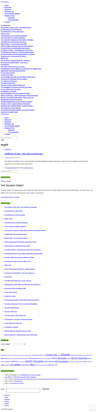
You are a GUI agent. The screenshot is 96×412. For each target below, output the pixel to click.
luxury (23, 361)
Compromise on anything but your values (15, 48)
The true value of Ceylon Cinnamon (13, 38)
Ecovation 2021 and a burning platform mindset (17, 54)
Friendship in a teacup (8, 91)
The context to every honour (11, 108)
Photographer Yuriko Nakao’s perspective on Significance (21, 69)
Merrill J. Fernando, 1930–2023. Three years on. (17, 97)
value (45, 365)
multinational (72, 361)
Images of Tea (9, 15)
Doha (9, 358)
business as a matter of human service (15, 355)
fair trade (62, 358)
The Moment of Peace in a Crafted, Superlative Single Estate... (23, 253)
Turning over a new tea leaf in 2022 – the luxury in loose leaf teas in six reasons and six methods (46, 379)
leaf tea (19, 361)
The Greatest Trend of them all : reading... (15, 60)
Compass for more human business (13, 42)
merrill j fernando (49, 361)
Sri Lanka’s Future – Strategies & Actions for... (17, 50)
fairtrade (68, 358)
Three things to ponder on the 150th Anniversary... (18, 77)
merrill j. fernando (34, 361)
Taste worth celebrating (9, 112)
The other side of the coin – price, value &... (18, 280)
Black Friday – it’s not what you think (14, 44)
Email (2, 389)
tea (32, 364)
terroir (36, 365)
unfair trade (41, 365)
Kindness (11, 18)
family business (79, 358)
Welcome (7, 7)
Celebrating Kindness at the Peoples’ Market (16, 102)
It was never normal (8, 73)
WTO (55, 365)
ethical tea (42, 358)
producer (85, 361)
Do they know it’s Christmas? (11, 29)
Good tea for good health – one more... (14, 62)
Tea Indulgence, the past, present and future (16, 87)
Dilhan (8, 157)
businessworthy (37, 355)
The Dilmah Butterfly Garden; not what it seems (17, 110)
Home (6, 5)
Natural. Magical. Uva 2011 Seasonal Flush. (15, 93)
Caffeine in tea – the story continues (23, 153)
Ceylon (43, 355)
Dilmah (65, 354)
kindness (14, 361)
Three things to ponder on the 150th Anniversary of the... (22, 300)
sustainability (25, 365)
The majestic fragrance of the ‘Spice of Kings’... (17, 40)
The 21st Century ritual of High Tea (13, 85)
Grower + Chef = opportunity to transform (15, 104)
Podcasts (7, 9)
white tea (51, 365)
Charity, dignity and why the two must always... (17, 46)
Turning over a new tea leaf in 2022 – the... (17, 261)
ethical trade (48, 358)
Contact (7, 22)
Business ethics (28, 355)
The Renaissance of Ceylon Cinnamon (14, 36)
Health (6, 149)
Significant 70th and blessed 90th (13, 71)
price (80, 361)
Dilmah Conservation (76, 355)
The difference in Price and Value (12, 31)
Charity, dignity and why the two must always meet (20, 242)
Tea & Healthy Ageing (12, 13)
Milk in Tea (4, 58)
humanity (7, 361)
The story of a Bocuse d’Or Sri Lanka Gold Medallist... (21, 304)
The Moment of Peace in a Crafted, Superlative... (18, 52)
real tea (8, 365)
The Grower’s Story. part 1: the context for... (16, 27)
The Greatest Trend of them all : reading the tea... (19, 269)
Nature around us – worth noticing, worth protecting (19, 95)
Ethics (54, 358)
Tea (10, 149)
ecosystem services (15, 358)
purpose (90, 361)
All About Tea (9, 11)
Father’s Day (5, 33)
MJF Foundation (61, 361)
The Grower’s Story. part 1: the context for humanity (20, 207)
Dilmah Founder (87, 355)
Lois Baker (7, 377)
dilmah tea (4, 358)
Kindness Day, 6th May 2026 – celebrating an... (17, 106)
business (3, 355)
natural (77, 361)
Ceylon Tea (51, 354)
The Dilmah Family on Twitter (10, 197)
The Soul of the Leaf (8, 83)
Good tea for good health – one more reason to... (19, 273)
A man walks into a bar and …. (11, 89)
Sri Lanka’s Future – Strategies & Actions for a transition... (22, 249)
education (22, 358)
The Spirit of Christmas (9, 81)
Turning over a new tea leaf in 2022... (14, 56)
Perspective (5, 64)
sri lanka (15, 364)
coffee (59, 355)
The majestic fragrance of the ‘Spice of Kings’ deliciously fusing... (25, 230)
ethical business (33, 358)
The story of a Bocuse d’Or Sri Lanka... (14, 79)
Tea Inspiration (13, 20)
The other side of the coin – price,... (13, 66)
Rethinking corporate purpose (11, 99)
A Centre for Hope (7, 75)
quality (3, 365)
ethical (26, 358)
